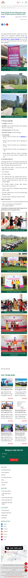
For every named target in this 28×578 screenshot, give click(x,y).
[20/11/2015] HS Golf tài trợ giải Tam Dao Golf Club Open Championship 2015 (20, 411)
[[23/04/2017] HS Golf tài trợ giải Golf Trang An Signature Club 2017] (7, 382)
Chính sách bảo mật (7, 500)
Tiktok (4, 539)
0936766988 (26, 567)
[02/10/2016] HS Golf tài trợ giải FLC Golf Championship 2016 (20, 389)
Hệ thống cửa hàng (6, 477)
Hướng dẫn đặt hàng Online (7, 503)
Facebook (5, 528)
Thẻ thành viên (5, 510)
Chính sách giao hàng (7, 497)
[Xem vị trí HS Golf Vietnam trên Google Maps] (14, 553)
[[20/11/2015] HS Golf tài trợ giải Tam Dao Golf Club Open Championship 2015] (21, 405)
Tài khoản (4, 518)
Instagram (5, 531)
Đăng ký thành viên (6, 513)
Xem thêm (10, 398)
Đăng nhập (4, 515)
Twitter (4, 526)
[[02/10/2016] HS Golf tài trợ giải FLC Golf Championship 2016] (21, 382)
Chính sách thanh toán (6, 494)
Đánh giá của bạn (23, 19)
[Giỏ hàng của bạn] (17, 2)
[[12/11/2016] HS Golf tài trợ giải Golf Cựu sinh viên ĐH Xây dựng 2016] (7, 405)
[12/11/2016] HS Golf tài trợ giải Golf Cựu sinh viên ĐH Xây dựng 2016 (7, 411)
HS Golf (3, 17)
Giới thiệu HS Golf (6, 470)
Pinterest (5, 536)
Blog (3, 480)
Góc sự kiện (5, 482)
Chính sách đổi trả (6, 491)
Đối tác (3, 475)
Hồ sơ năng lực (5, 472)
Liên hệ (3, 485)
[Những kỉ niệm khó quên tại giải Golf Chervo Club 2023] (21, 427)
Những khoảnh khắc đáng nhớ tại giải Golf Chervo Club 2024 (7, 434)
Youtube (5, 534)
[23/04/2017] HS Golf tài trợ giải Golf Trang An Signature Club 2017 (7, 389)
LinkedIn (5, 524)
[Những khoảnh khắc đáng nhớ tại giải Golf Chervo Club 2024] (7, 427)
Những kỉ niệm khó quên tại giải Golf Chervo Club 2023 (20, 434)
